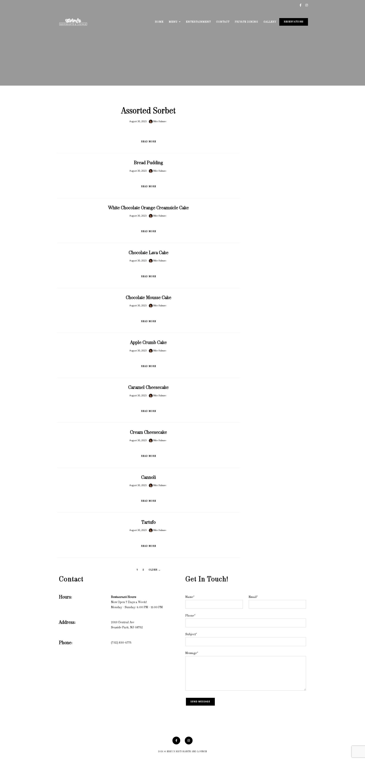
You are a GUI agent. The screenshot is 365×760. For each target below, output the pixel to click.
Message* (191, 653)
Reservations (293, 22)
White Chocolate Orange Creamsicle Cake (148, 208)
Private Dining (246, 22)
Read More (148, 142)
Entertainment (198, 22)
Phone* (190, 615)
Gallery (269, 22)
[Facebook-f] (176, 740)
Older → (155, 570)
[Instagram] (188, 740)
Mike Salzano (159, 121)
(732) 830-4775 (121, 642)
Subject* (191, 634)
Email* (253, 597)
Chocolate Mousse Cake (148, 298)
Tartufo (148, 522)
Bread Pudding (148, 163)
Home (159, 22)
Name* (189, 597)
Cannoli (148, 477)
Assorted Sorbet (148, 111)
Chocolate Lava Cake (148, 253)
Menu (173, 22)
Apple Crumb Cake (148, 343)
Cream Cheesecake (148, 432)
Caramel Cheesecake (148, 387)
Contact (222, 22)
